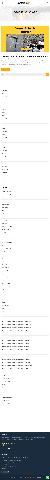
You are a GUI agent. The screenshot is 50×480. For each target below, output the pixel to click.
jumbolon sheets (5, 270)
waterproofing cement (6, 390)
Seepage (3, 302)
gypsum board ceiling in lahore (8, 254)
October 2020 (4, 147)
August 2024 (4, 90)
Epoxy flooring (23, 417)
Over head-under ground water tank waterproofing (36, 417)
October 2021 (4, 128)
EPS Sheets (38, 413)
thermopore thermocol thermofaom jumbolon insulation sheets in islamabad (16, 337)
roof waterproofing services (36, 425)
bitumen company (5, 204)
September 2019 (5, 175)
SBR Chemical (20, 413)
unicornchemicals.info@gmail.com (9, 466)
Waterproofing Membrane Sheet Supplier (35, 419)
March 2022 (4, 115)
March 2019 (4, 182)
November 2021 (5, 125)
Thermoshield (13, 415)
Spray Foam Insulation (6, 305)
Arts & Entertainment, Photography (8, 194)
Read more (5, 69)
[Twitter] (1, 472)
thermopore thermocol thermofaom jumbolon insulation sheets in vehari (16, 371)
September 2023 (5, 96)
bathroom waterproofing (6, 197)
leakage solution (5, 273)
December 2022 (5, 112)
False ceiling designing (6, 248)
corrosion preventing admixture (8, 242)
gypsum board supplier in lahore (8, 258)
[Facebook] (4, 472)
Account (4, 468)
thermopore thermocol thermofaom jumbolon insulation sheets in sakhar (16, 362)
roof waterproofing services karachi (7, 429)
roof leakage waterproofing (20, 427)
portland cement (5, 289)
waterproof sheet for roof (40, 431)
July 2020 (3, 153)
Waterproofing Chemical (12, 419)
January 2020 (4, 166)
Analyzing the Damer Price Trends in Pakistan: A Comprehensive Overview (25, 56)
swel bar (3, 308)
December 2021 (5, 122)
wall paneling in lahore (6, 378)
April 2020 (4, 156)
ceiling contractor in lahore (7, 213)
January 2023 (4, 109)
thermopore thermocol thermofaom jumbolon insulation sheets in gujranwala (17, 334)
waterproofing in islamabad (7, 397)
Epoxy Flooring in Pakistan (22, 419)
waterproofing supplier (6, 400)
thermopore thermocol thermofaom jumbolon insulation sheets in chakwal (16, 324)
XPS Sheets (33, 413)
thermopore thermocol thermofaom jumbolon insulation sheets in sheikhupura (17, 365)
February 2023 (4, 106)
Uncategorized (9, 58)
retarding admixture (6, 292)
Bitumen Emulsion (13, 413)
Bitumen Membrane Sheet (39, 415)
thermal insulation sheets (6, 318)
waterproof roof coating (30, 431)
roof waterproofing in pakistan (43, 427)
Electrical (3, 245)
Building (3, 210)
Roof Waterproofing (27, 425)
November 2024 (5, 87)
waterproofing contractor (6, 394)
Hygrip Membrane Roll (5, 413)
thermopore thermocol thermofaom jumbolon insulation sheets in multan (16, 346)
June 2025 (4, 84)
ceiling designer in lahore (7, 216)
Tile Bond (18, 415)
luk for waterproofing (6, 277)
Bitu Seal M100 (30, 415)
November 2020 (5, 144)
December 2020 (5, 140)
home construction (5, 267)
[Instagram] (6, 472)
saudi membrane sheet (6, 299)
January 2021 (4, 137)
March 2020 (4, 159)
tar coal (3, 311)
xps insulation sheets (6, 403)
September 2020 (5, 150)
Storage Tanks (39, 423)
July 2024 (3, 93)
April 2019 (4, 178)
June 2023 (4, 103)
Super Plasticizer (24, 415)
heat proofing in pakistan (6, 261)
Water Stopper (7, 415)
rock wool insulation (6, 296)
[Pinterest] (8, 472)
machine (3, 280)
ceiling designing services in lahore (9, 220)
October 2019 (4, 172)
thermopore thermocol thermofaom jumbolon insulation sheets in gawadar (16, 330)
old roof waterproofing (28, 429)
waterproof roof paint (19, 429)
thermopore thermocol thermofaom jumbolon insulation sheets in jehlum (16, 340)
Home (20, 14)
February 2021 (4, 134)
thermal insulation (5, 315)
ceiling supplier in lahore (7, 226)
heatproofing (4, 264)
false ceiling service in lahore (8, 251)
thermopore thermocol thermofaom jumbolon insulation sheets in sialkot (16, 368)
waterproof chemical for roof (10, 431)
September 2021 (5, 131)
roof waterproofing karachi (10, 427)
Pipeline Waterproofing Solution (28, 423)
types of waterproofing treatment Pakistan (14, 425)
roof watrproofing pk (37, 429)
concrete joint (4, 232)
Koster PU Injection (45, 413)
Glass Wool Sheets (27, 413)
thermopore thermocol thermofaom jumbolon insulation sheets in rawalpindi (17, 352)
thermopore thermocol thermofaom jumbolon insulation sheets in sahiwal (16, 359)
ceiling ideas (4, 223)
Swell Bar (3, 415)
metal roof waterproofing (21, 431)
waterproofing (4, 387)
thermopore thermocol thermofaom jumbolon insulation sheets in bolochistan (17, 321)
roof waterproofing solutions (31, 427)
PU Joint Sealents (15, 417)
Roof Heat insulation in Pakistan (38, 421)
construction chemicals (6, 235)
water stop (4, 384)
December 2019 (5, 169)
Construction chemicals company (8, 239)
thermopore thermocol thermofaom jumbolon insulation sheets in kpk (15, 343)
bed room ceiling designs (7, 201)
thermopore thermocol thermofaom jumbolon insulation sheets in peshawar (16, 349)
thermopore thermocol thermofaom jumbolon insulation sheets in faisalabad (16, 327)
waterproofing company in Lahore (24, 421)
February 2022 (4, 118)
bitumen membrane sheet (6, 207)
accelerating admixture (6, 191)
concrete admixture (5, 229)
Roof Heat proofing (17, 423)
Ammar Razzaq (28, 477)
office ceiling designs (6, 286)
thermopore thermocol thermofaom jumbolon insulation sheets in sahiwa (16, 356)
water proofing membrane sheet (8, 381)
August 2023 (4, 99)
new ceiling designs (6, 283)
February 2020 (4, 163)
